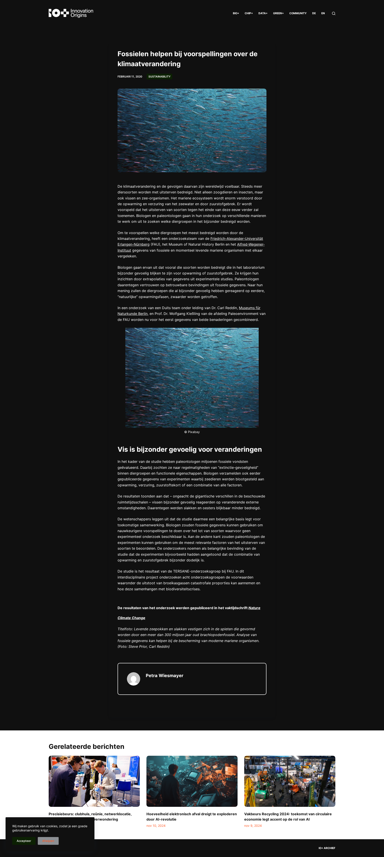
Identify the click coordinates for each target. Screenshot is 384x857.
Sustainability (159, 76)
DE (314, 13)
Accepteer (24, 841)
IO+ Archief (327, 848)
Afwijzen (48, 841)
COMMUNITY (298, 13)
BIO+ (236, 13)
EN (323, 13)
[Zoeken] (333, 13)
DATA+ (263, 13)
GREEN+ (278, 13)
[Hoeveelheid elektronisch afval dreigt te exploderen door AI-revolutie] (192, 781)
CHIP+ (249, 13)
